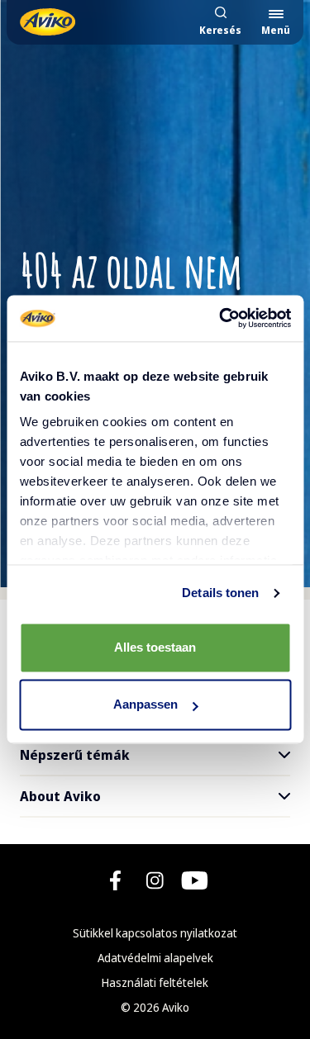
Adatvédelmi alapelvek (155, 957)
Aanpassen (145, 705)
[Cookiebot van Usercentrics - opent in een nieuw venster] (220, 318)
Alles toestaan (155, 647)
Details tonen (220, 593)
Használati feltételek (155, 982)
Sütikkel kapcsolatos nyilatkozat (155, 933)
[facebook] (115, 880)
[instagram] (155, 880)
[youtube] (194, 880)
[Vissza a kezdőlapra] (47, 22)
